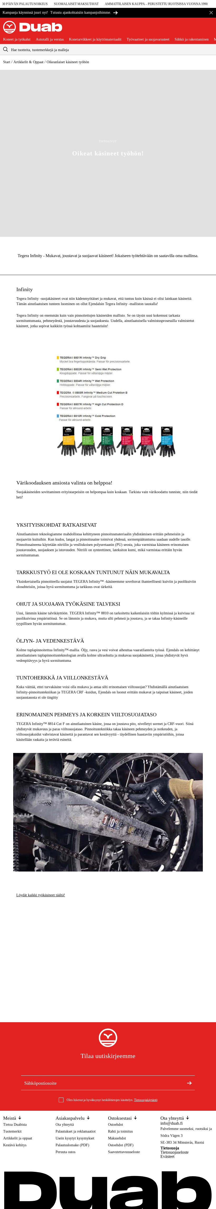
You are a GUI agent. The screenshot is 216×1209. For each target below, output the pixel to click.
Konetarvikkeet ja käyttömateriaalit (95, 39)
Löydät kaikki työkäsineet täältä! (40, 895)
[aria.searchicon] (5, 49)
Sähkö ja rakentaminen (192, 39)
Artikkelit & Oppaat (28, 62)
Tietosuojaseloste (174, 1152)
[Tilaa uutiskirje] (189, 1083)
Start (6, 62)
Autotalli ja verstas (50, 39)
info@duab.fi (171, 1123)
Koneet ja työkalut (17, 39)
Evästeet (167, 1156)
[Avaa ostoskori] (208, 29)
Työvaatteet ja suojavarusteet (148, 39)
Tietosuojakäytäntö (146, 1100)
